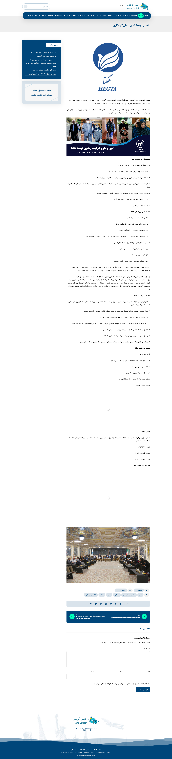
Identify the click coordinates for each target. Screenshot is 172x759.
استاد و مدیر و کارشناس (129, 595)
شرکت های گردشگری (91, 595)
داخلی (101, 595)
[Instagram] (83, 731)
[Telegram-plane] (88, 731)
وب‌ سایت (91, 671)
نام (148, 671)
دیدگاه (147, 648)
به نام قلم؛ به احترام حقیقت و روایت (44, 70)
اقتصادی (117, 595)
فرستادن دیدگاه (143, 689)
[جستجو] (25, 6)
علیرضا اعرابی (80, 755)
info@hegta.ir (140, 453)
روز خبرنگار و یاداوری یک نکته (46, 56)
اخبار (140, 595)
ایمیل (119, 671)
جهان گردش (139, 590)
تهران (109, 595)
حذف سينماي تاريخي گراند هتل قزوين (43, 52)
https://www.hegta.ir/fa (141, 465)
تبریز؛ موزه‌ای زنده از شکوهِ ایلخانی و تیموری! (42, 74)
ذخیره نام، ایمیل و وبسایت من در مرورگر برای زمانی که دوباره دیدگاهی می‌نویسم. (120, 683)
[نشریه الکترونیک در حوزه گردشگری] (138, 6)
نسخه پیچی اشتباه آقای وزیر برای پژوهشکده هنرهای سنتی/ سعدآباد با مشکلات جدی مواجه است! (41, 63)
